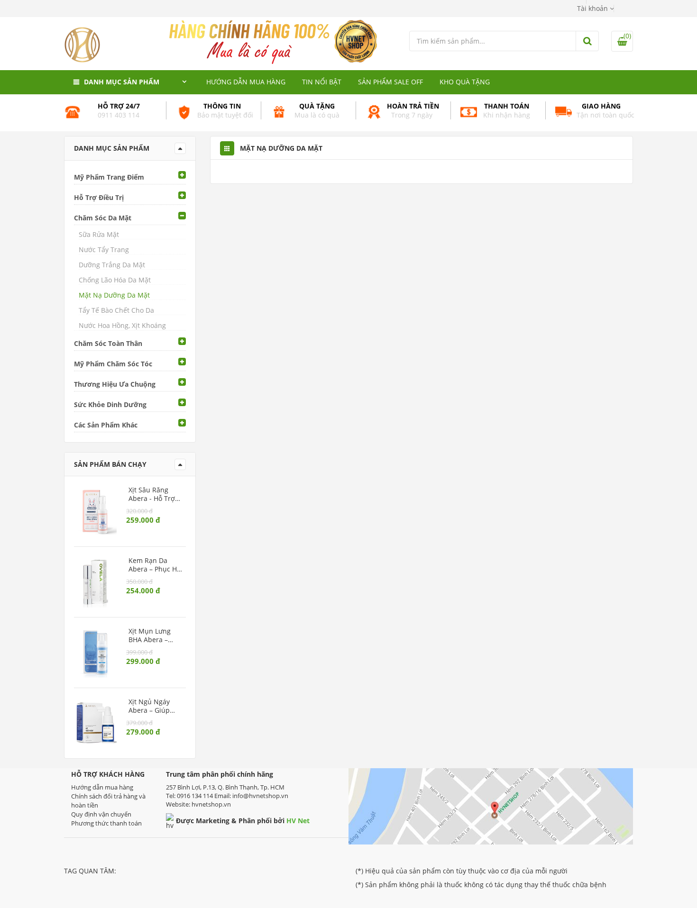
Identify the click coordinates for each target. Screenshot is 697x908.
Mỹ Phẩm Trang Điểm (109, 177)
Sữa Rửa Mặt (99, 234)
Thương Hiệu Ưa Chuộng (115, 384)
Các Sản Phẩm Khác (106, 424)
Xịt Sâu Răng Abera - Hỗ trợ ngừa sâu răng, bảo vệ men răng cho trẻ (153, 494)
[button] (595, 8)
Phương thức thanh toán (106, 823)
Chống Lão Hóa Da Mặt (115, 279)
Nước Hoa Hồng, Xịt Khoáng (122, 325)
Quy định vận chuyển (101, 814)
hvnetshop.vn (211, 804)
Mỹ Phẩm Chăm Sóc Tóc (113, 363)
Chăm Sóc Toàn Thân (108, 343)
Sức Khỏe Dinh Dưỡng (110, 404)
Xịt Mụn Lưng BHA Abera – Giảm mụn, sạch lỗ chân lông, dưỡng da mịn (154, 635)
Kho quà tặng (465, 81)
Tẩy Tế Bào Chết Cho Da (116, 310)
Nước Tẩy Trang (104, 249)
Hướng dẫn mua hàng (245, 81)
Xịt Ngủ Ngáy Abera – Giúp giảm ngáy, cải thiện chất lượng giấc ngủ (153, 706)
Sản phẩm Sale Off (390, 81)
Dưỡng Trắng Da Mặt (112, 264)
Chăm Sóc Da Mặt (102, 217)
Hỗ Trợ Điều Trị (99, 197)
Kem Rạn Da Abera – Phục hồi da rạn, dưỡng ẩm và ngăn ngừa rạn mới (155, 564)
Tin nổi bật (321, 81)
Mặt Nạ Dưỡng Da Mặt (114, 295)
